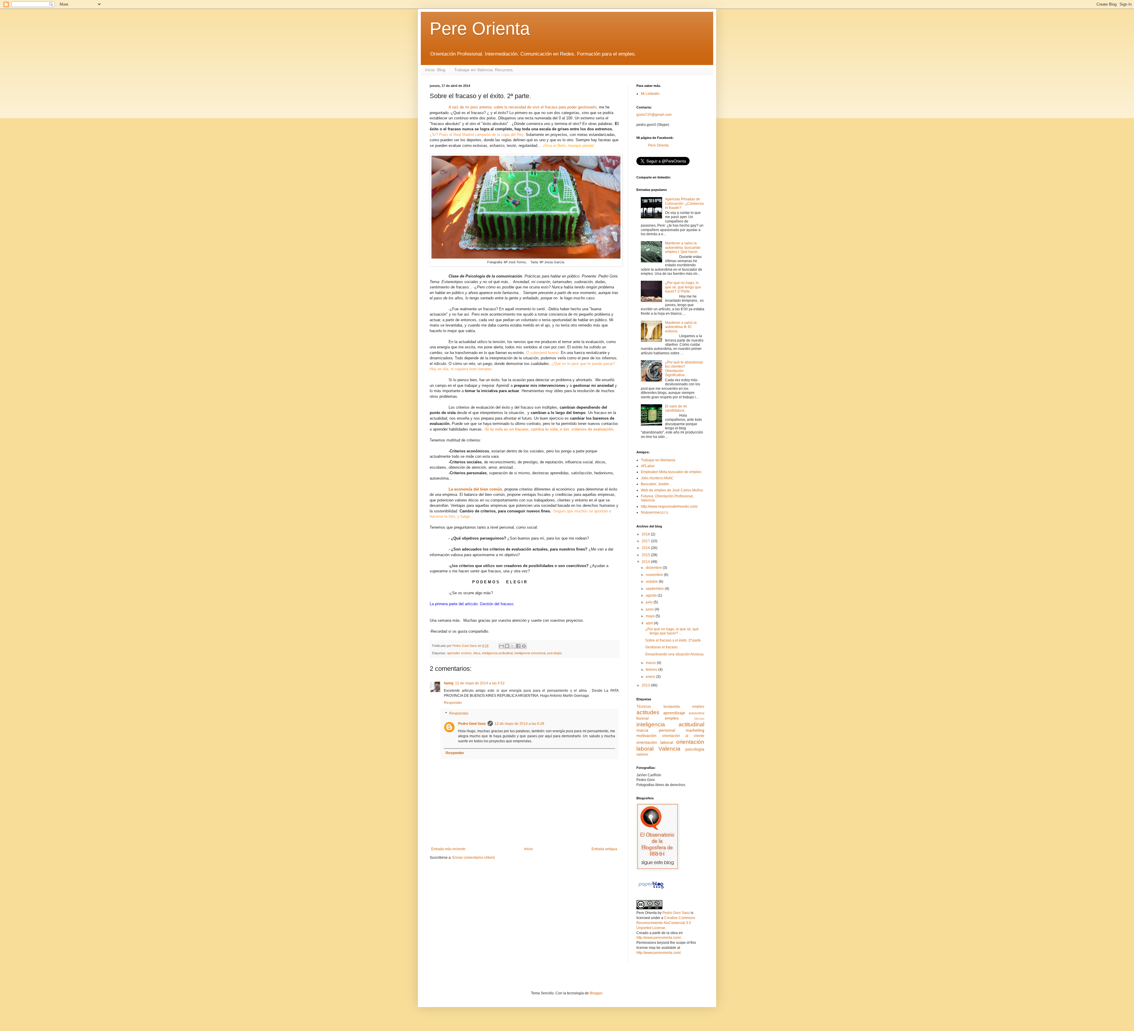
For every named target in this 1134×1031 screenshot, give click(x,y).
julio (650, 602)
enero (651, 677)
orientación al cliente (683, 736)
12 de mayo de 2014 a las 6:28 (519, 724)
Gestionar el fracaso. (661, 647)
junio (650, 609)
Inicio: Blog (435, 69)
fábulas (699, 718)
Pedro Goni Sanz (472, 724)
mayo (651, 616)
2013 (646, 685)
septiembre (655, 589)
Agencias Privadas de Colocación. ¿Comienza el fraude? (684, 203)
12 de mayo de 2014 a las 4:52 (480, 683)
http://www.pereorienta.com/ (658, 938)
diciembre (654, 568)
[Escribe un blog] (507, 646)
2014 (646, 562)
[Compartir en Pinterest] (524, 646)
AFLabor (648, 466)
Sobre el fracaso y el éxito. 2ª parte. (673, 640)
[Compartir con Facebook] (518, 646)
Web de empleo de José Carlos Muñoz (672, 490)
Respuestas (458, 713)
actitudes (647, 712)
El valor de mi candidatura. (676, 408)
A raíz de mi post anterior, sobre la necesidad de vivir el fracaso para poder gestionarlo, (523, 107)
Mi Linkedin (650, 94)
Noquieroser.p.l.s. (655, 512)
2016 (646, 548)
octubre (652, 581)
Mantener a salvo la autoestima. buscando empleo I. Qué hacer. (682, 247)
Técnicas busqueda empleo (670, 706)
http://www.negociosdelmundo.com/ (669, 506)
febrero (652, 670)
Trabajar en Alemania (658, 460)
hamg (448, 683)
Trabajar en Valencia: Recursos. (484, 69)
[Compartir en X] (513, 646)
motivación (646, 735)
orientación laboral (654, 742)
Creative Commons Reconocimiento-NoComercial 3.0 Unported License (665, 923)
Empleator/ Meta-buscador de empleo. (671, 472)
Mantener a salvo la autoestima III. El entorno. (681, 327)
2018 (646, 534)
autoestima (696, 713)
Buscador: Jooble (655, 484)
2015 (646, 555)
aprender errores (459, 653)
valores (642, 754)
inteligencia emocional (529, 653)
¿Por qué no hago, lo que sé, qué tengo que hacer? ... (672, 631)
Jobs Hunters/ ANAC (657, 478)
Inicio (528, 849)
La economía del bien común (475, 489)
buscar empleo (657, 718)
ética (476, 653)
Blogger (596, 993)
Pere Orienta (480, 28)
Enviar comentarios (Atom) (473, 857)
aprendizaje (674, 712)
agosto (652, 595)
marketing (695, 730)
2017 (646, 541)
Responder (453, 703)
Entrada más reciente (448, 849)
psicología (554, 653)
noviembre (655, 575)
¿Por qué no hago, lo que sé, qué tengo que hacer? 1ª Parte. (683, 287)
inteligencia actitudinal (497, 653)
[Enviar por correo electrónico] (501, 646)
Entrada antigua (604, 849)
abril (650, 623)
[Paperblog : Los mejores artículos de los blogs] (651, 889)
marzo (651, 663)
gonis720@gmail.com (654, 115)
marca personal (655, 730)
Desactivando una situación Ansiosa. (674, 654)
